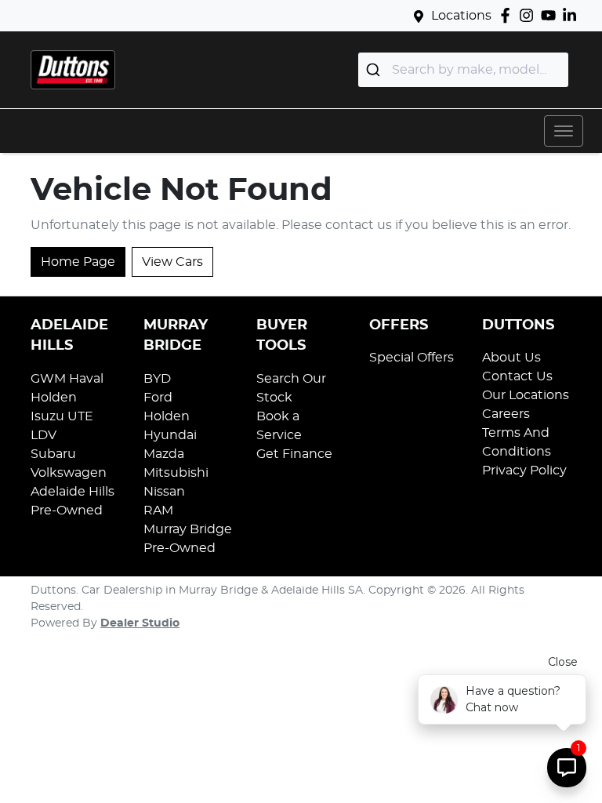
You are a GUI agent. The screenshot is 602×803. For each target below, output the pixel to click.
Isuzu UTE (62, 416)
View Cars (172, 262)
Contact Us (517, 376)
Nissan (164, 491)
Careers (506, 414)
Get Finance (294, 454)
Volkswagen (69, 473)
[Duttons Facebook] (508, 15)
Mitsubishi (176, 473)
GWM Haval (67, 378)
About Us (511, 357)
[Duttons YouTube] (551, 15)
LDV (43, 435)
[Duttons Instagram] (529, 15)
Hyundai (170, 435)
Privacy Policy (524, 470)
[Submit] (375, 70)
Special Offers (411, 357)
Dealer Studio (140, 623)
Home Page (78, 262)
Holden (54, 397)
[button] (563, 131)
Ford (157, 397)
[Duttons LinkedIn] (572, 15)
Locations (461, 15)
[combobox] (463, 70)
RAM (158, 510)
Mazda (163, 454)
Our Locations (525, 395)
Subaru (53, 454)
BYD (157, 378)
